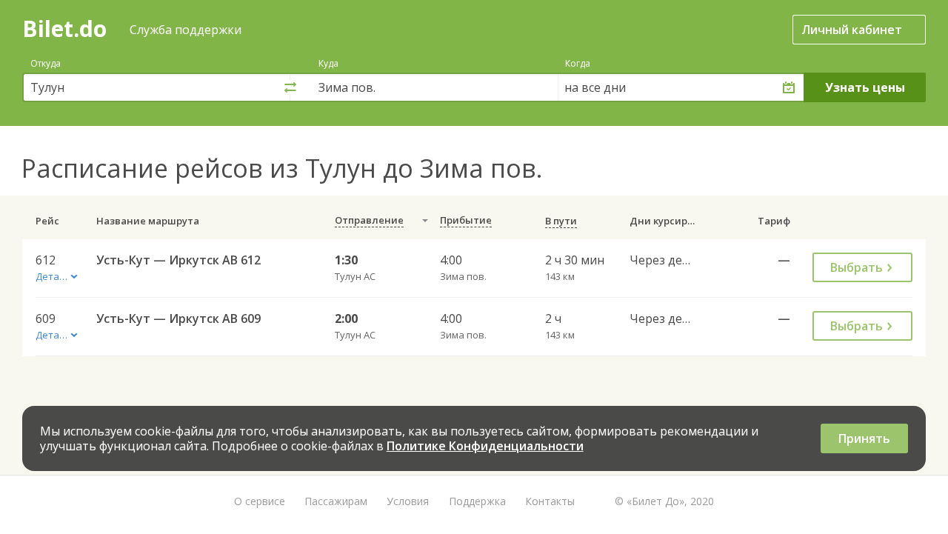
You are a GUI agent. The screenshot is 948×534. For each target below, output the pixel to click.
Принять (864, 438)
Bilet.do (64, 28)
